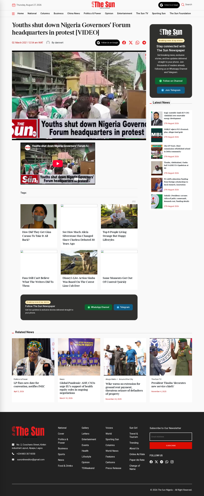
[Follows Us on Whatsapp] (137, 42)
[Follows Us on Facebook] (124, 42)
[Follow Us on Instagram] (172, 462)
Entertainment (124, 13)
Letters (85, 433)
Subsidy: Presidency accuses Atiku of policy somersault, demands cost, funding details (176, 198)
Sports (61, 454)
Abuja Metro (111, 379)
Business (58, 13)
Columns (45, 13)
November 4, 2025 (158, 391)
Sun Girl (133, 427)
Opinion (109, 13)
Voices (109, 427)
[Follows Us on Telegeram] (144, 42)
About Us (134, 448)
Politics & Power (92, 13)
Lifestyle (86, 456)
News (62, 379)
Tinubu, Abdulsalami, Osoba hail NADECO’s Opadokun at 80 (176, 165)
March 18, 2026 (66, 398)
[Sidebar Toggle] (13, 13)
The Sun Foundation (180, 13)
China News (73, 13)
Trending (133, 442)
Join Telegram (172, 90)
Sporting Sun (159, 13)
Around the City (126, 379)
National (32, 13)
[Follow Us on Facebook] (151, 462)
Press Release (113, 468)
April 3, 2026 (19, 391)
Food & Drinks (65, 465)
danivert (59, 42)
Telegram (125, 307)
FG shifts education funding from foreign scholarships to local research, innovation (176, 182)
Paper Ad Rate (137, 460)
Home (20, 13)
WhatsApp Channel (100, 307)
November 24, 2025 (114, 399)
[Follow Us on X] (156, 462)
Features (110, 456)
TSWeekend (88, 468)
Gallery (85, 427)
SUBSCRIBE (171, 445)
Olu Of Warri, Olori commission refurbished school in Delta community (177, 149)
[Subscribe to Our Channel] (161, 462)
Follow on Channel (172, 81)
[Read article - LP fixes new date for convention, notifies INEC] (33, 356)
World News (112, 450)
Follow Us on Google (171, 5)
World (109, 433)
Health (85, 450)
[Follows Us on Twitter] (131, 42)
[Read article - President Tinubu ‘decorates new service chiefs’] (171, 356)
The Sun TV (142, 13)
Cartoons (110, 462)
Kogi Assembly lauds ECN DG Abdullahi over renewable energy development (176, 115)
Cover (61, 433)
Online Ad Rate (137, 454)
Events (85, 445)
